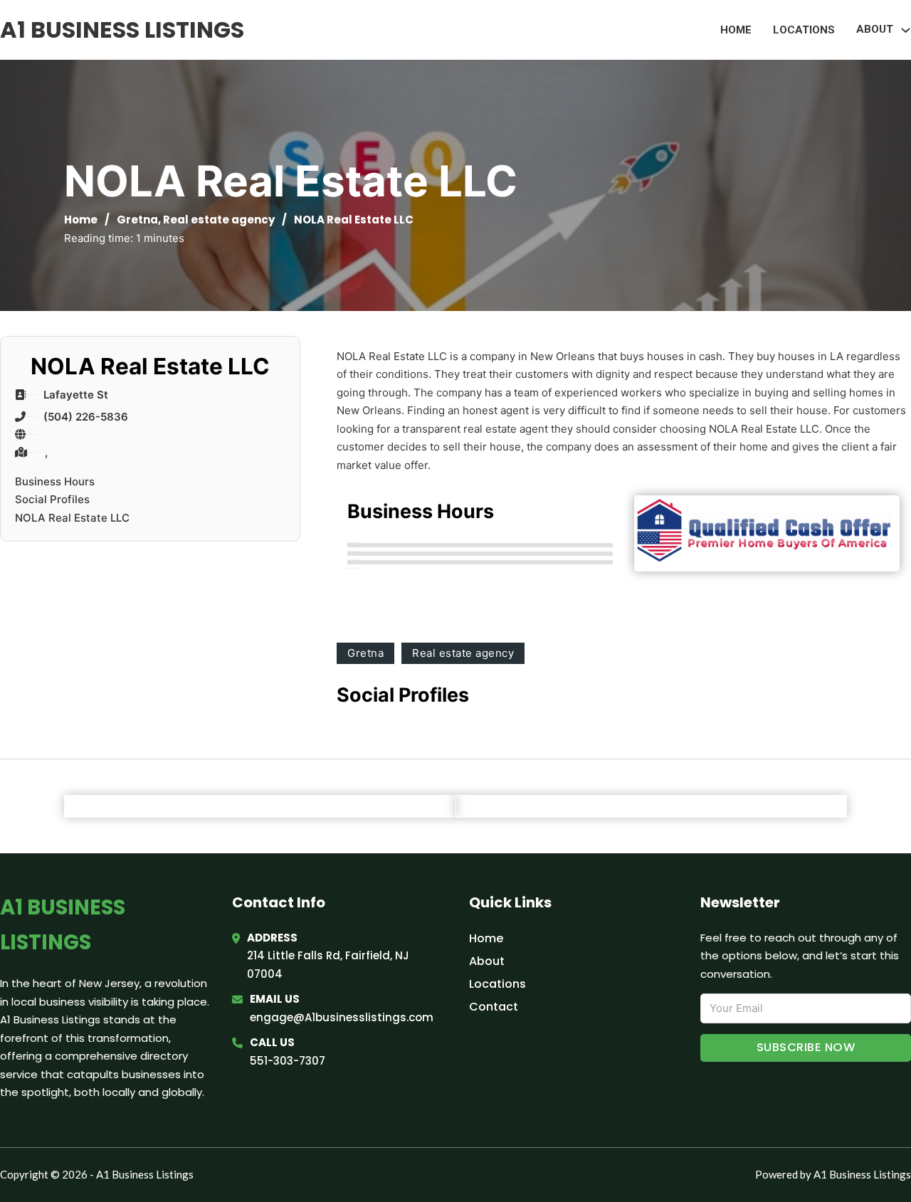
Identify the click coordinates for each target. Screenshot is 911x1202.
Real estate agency (219, 219)
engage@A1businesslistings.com (341, 1017)
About (487, 961)
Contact (493, 1006)
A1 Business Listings (122, 30)
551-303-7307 (287, 1060)
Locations (804, 29)
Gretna (137, 219)
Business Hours (55, 481)
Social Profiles (52, 499)
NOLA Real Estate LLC (72, 517)
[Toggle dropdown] (905, 30)
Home (736, 29)
